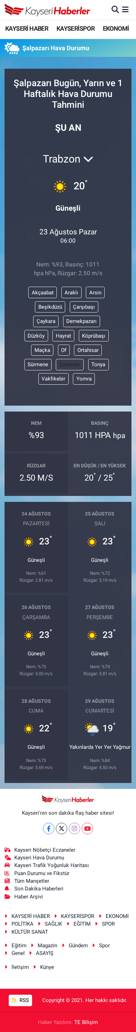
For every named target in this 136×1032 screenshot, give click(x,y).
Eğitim (19, 945)
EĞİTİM (82, 924)
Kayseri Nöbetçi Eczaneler (44, 850)
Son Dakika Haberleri (38, 889)
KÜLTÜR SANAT (30, 932)
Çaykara (46, 321)
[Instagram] (74, 828)
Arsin (95, 292)
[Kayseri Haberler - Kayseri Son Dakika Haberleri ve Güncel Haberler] (48, 9)
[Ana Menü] (125, 9)
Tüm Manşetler (31, 881)
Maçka (42, 350)
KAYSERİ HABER (26, 28)
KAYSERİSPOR (75, 28)
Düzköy (36, 336)
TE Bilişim (86, 1022)
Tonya (98, 364)
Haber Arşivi (28, 897)
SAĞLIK (53, 924)
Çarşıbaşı (84, 307)
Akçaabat (43, 292)
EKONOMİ (116, 28)
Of (63, 350)
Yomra (84, 379)
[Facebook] (48, 828)
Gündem (78, 945)
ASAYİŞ (44, 953)
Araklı (71, 292)
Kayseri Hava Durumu (39, 857)
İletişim (20, 967)
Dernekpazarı (81, 321)
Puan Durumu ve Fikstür (41, 873)
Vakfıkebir (53, 379)
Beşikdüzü (50, 307)
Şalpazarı (70, 364)
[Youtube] (87, 828)
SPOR (108, 924)
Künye (47, 967)
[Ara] (115, 9)
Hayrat (63, 336)
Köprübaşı (93, 336)
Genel (18, 953)
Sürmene (38, 364)
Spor (104, 945)
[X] (61, 828)
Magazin (47, 945)
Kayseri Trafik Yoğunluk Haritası (51, 865)
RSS (23, 1000)
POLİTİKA (22, 924)
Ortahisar (88, 350)
